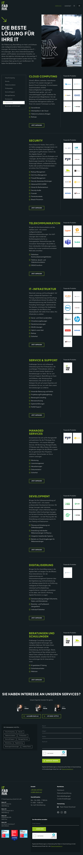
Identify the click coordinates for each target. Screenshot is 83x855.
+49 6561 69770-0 (36, 790)
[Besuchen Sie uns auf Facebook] (58, 812)
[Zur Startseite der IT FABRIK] (4, 6)
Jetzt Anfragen (36, 125)
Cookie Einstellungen (64, 799)
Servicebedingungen (64, 796)
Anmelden (40, 829)
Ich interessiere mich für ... (12, 727)
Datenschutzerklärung (67, 769)
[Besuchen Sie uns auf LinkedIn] (65, 812)
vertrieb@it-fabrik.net (33, 716)
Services (58, 6)
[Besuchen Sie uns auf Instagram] (62, 812)
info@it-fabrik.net (36, 792)
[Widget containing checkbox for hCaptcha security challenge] (54, 753)
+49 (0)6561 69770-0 (53, 716)
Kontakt (68, 6)
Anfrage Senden (52, 760)
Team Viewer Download (67, 807)
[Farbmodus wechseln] (74, 5)
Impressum (60, 790)
